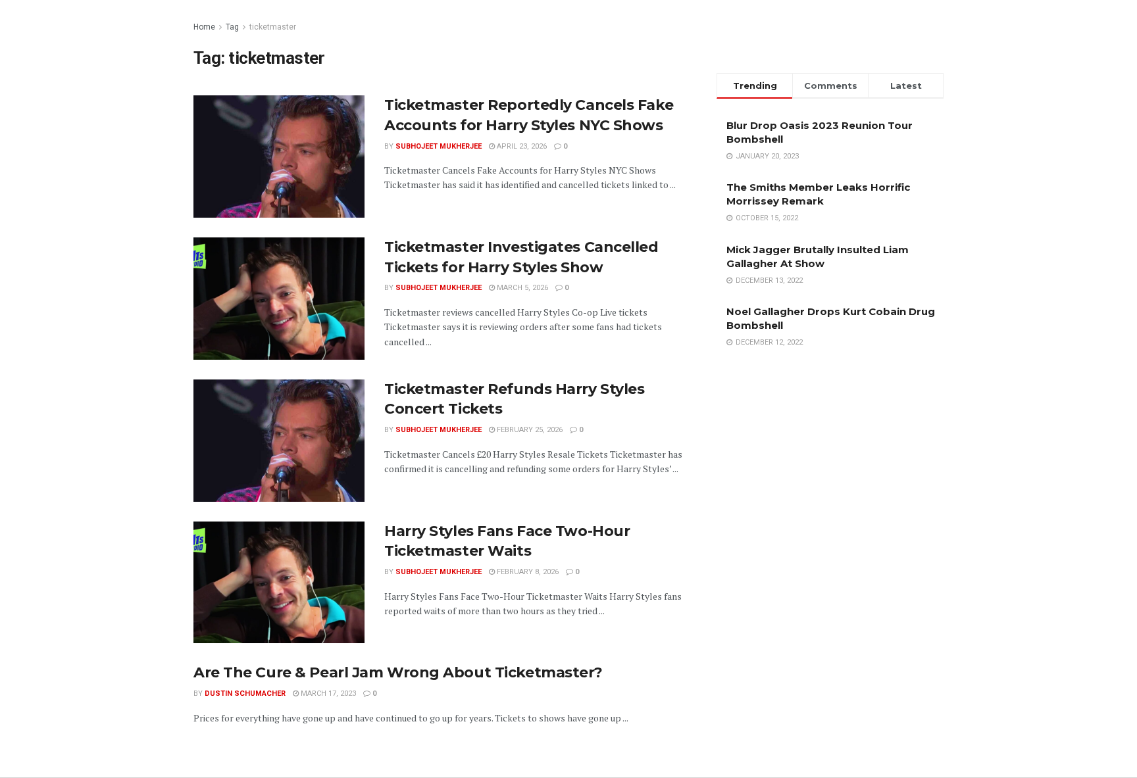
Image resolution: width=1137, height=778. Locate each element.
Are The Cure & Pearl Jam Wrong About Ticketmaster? (398, 672)
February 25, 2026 (529, 429)
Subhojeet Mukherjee (438, 146)
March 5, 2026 (521, 287)
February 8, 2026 (527, 572)
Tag (232, 27)
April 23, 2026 (521, 146)
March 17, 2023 (327, 693)
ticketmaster (272, 27)
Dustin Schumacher (245, 693)
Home (204, 27)
